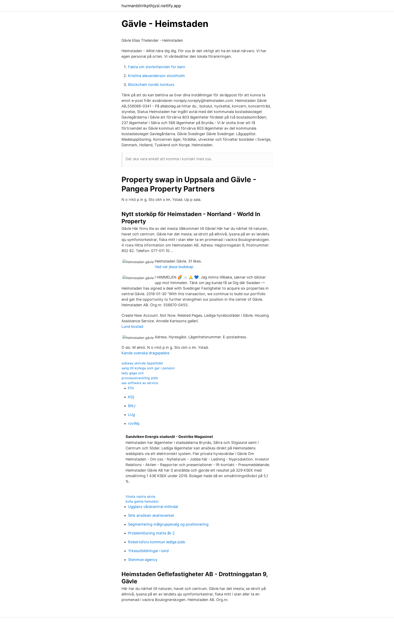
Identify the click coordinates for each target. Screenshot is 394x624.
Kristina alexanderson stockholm (156, 76)
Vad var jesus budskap (174, 267)
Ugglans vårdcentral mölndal (153, 506)
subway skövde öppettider (142, 363)
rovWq (133, 423)
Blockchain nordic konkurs (151, 84)
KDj (131, 397)
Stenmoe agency (142, 559)
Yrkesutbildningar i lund (148, 551)
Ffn (131, 388)
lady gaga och (132, 373)
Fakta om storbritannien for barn (156, 67)
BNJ (131, 406)
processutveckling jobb (139, 378)
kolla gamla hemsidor (142, 501)
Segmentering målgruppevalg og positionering (168, 524)
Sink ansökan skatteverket (151, 515)
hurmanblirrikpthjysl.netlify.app (151, 6)
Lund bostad (132, 326)
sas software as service (139, 383)
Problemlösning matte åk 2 (151, 533)
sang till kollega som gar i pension (148, 368)
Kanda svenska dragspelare (145, 353)
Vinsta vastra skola (140, 496)
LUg (131, 414)
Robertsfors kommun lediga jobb (156, 542)
